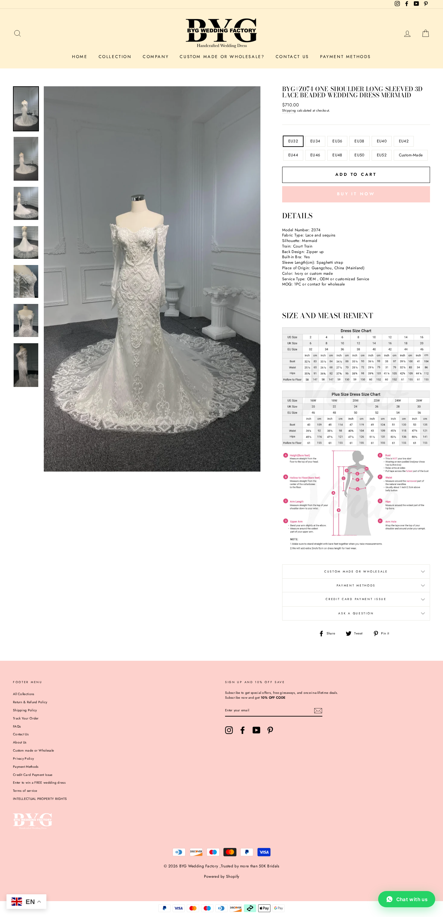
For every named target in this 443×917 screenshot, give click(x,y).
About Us (19, 742)
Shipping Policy (25, 710)
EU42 (404, 141)
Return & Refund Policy (30, 702)
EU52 (382, 155)
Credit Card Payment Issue (356, 599)
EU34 (315, 141)
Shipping (289, 110)
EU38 (359, 141)
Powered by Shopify (221, 876)
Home (79, 57)
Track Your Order (26, 718)
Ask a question (356, 613)
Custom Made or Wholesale (356, 571)
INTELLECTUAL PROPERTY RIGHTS (40, 798)
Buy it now (356, 194)
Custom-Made (411, 155)
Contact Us (292, 57)
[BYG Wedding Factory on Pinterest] (270, 730)
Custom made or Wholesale (33, 750)
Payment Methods (345, 57)
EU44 (293, 155)
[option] (152, 279)
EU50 (359, 155)
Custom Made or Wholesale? (222, 57)
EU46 (315, 155)
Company (156, 57)
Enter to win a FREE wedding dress (39, 782)
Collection (115, 57)
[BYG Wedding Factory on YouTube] (256, 730)
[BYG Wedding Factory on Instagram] (229, 730)
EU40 (382, 141)
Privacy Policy (23, 758)
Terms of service (25, 790)
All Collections (23, 694)
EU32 (293, 141)
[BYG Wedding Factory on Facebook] (242, 730)
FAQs (17, 726)
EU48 (337, 155)
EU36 (337, 141)
